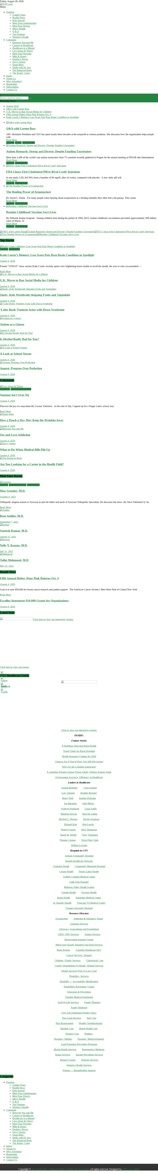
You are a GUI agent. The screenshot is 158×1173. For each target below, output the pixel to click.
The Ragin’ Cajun (21, 73)
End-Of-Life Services (68, 1002)
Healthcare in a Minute (23, 48)
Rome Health (63, 897)
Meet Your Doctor (21, 26)
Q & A (15, 31)
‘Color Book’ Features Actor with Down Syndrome (32, 309)
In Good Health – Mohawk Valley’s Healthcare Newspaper (60, 1169)
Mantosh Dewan (69, 814)
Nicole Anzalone (91, 819)
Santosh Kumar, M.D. (14, 530)
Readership (11, 84)
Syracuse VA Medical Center (91, 903)
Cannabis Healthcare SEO (88, 950)
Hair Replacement (64, 1023)
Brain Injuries (63, 950)
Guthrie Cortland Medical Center (79, 876)
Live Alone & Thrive (22, 51)
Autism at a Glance (12, 324)
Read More (11, 140)
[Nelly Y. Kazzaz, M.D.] (5, 539)
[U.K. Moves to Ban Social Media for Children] (24, 274)
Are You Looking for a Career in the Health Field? (32, 464)
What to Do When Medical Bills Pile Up (25, 449)
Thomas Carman (68, 840)
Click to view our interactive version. (79, 730)
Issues (9, 76)
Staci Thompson (89, 829)
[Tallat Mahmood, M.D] (6, 554)
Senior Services (62, 1054)
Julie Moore (88, 803)
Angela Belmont (69, 787)
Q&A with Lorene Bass (17, 109)
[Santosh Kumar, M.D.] (4, 524)
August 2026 (12, 106)
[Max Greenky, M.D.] (5, 482)
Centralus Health (61, 866)
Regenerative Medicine (93, 1049)
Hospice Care (72, 1033)
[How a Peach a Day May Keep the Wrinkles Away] (7, 414)
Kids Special (18, 20)
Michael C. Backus (68, 819)
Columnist (11, 39)
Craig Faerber (90, 787)
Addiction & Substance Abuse (88, 918)
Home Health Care (88, 1028)
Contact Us (11, 89)
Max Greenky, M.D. (12, 490)
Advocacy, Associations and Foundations (79, 929)
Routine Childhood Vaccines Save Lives (31, 212)
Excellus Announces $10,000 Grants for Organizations (34, 600)
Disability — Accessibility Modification (79, 981)
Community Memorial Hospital (90, 866)
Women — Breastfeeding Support (79, 1070)
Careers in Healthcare (22, 45)
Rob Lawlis (88, 824)
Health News (18, 17)
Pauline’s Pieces (20, 59)
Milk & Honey (19, 56)
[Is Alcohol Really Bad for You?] (16, 333)
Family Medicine (79, 1007)
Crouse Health (66, 871)
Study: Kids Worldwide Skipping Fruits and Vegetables (35, 294)
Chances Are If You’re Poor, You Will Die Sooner (79, 761)
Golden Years (18, 15)
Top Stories (14, 249)
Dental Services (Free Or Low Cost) (79, 971)
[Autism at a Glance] (10, 318)
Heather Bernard (88, 793)
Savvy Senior (18, 62)
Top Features (18, 34)
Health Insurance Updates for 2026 (79, 756)
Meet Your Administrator (24, 23)
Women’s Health (20, 37)
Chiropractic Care (94, 960)
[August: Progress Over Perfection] (17, 362)
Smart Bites (18, 64)
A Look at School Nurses (15, 353)
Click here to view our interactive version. (53, 619)
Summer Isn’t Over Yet (14, 395)
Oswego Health (89, 892)
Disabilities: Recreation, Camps (79, 986)
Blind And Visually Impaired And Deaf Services (79, 944)
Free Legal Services (71, 1018)
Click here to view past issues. (14, 667)
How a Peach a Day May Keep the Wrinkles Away (32, 420)
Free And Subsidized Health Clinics (79, 1013)
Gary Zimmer (68, 793)
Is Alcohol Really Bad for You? (19, 339)
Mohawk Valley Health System (79, 887)
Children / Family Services (68, 960)
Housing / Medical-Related (91, 1039)
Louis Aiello (91, 808)
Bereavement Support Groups (79, 939)
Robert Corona (68, 829)
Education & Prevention (79, 992)
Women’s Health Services (79, 1065)
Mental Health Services (65, 1049)
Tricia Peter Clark (89, 840)
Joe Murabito (70, 803)
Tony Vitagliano (90, 835)
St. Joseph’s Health (62, 903)
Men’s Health (18, 28)
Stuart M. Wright (68, 835)
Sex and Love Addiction (15, 434)
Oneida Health (69, 892)
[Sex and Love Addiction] (12, 428)
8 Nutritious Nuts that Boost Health (79, 746)
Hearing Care (67, 1028)
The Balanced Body (22, 70)
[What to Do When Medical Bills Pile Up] (8, 443)
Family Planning (92, 1002)
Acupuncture (61, 918)
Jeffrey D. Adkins (130, 1169)
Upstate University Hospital (79, 908)
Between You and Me (22, 42)
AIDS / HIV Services (68, 934)
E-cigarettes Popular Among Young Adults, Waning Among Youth (79, 772)
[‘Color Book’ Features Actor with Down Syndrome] (26, 303)
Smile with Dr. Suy (21, 67)
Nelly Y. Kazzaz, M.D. (14, 545)
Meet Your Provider (21, 53)
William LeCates (79, 845)
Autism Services (92, 934)
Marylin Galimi (89, 814)
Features (10, 12)
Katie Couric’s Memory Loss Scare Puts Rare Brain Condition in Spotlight (42, 117)
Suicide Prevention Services (89, 1054)
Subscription (12, 87)
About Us (11, 78)
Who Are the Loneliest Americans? (79, 767)
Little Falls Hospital (79, 882)
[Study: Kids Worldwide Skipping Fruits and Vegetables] (28, 289)
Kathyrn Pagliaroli (70, 808)
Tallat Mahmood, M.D (14, 560)
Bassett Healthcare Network (79, 861)
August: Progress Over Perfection (21, 368)
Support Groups (67, 1060)
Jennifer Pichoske (87, 798)
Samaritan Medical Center (88, 897)
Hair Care (91, 1018)
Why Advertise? (14, 81)
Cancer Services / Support (79, 955)
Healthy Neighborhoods (90, 1023)
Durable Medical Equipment (79, 997)
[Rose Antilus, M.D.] (5, 510)
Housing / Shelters (63, 1039)
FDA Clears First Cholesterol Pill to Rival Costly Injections (43, 171)
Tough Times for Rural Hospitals (79, 751)
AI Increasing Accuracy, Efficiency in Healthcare (79, 777)
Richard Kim (70, 824)
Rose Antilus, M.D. (12, 516)
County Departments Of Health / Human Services (79, 965)
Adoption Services (79, 924)
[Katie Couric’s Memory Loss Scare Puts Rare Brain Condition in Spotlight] (37, 246)
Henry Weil (67, 798)
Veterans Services (89, 1060)
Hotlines (88, 1033)
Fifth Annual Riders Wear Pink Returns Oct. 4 (28, 114)
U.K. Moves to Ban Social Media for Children (28, 111)
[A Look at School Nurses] (13, 347)
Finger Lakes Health (89, 871)
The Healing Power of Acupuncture (28, 191)
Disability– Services (79, 976)
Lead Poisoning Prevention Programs (79, 1044)
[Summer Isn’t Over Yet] (11, 386)
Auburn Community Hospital (79, 856)
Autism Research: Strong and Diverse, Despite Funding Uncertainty (49, 151)
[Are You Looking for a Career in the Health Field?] (11, 458)
